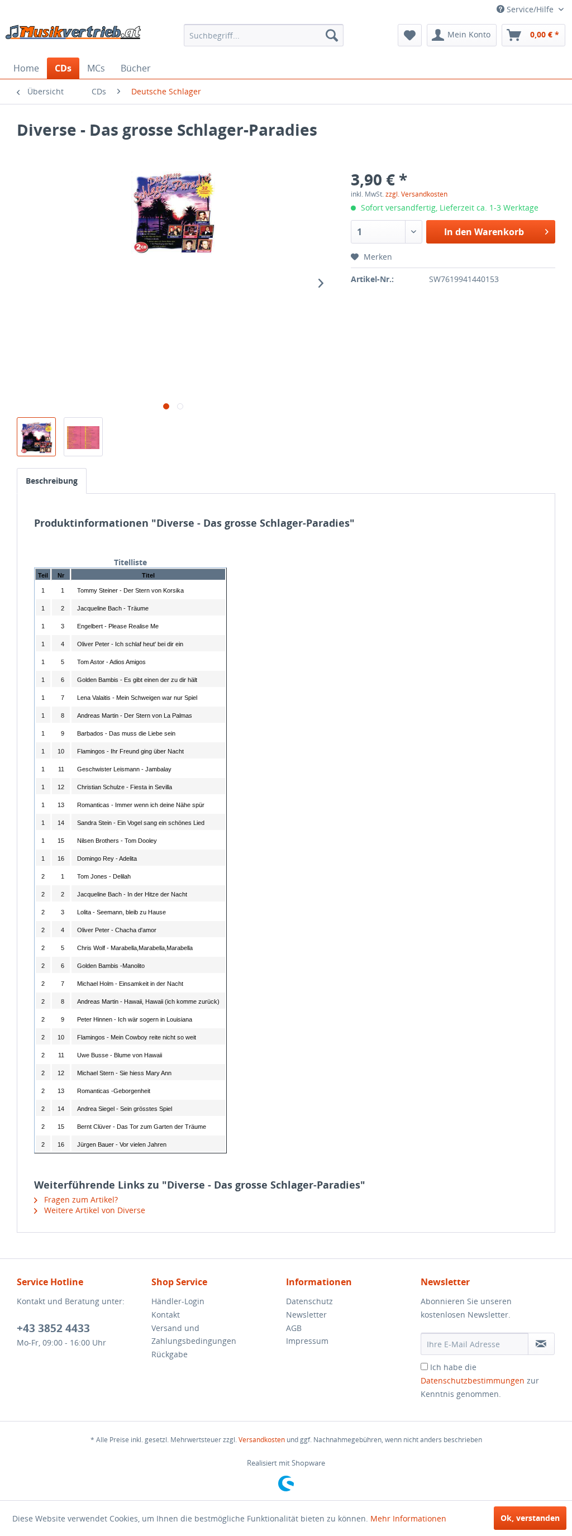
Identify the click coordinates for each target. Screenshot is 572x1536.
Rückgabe (169, 1354)
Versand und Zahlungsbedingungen (193, 1335)
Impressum (307, 1340)
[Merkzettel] (410, 35)
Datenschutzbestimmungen (473, 1380)
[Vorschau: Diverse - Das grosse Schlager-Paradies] (36, 436)
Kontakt (165, 1314)
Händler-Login (177, 1301)
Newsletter (306, 1314)
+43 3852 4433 (53, 1328)
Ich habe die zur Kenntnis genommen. (480, 1380)
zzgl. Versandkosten (416, 194)
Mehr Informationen (408, 1518)
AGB (294, 1328)
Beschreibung (52, 480)
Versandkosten (262, 1439)
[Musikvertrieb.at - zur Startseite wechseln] (74, 38)
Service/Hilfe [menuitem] (530, 9)
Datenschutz (309, 1301)
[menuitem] (264, 35)
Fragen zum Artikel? (80, 1199)
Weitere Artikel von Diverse (93, 1210)
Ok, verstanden (530, 1518)
